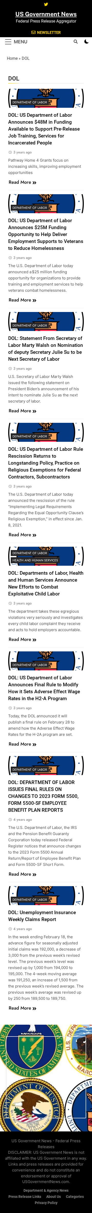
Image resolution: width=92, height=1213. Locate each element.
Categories (75, 1197)
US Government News (46, 14)
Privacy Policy (46, 1203)
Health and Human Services (35, 560)
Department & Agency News (46, 1190)
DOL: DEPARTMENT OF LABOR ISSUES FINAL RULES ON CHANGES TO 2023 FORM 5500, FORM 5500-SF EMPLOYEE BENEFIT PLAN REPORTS (43, 796)
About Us (53, 1197)
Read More (20, 182)
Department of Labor (30, 102)
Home (12, 58)
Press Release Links (24, 1197)
